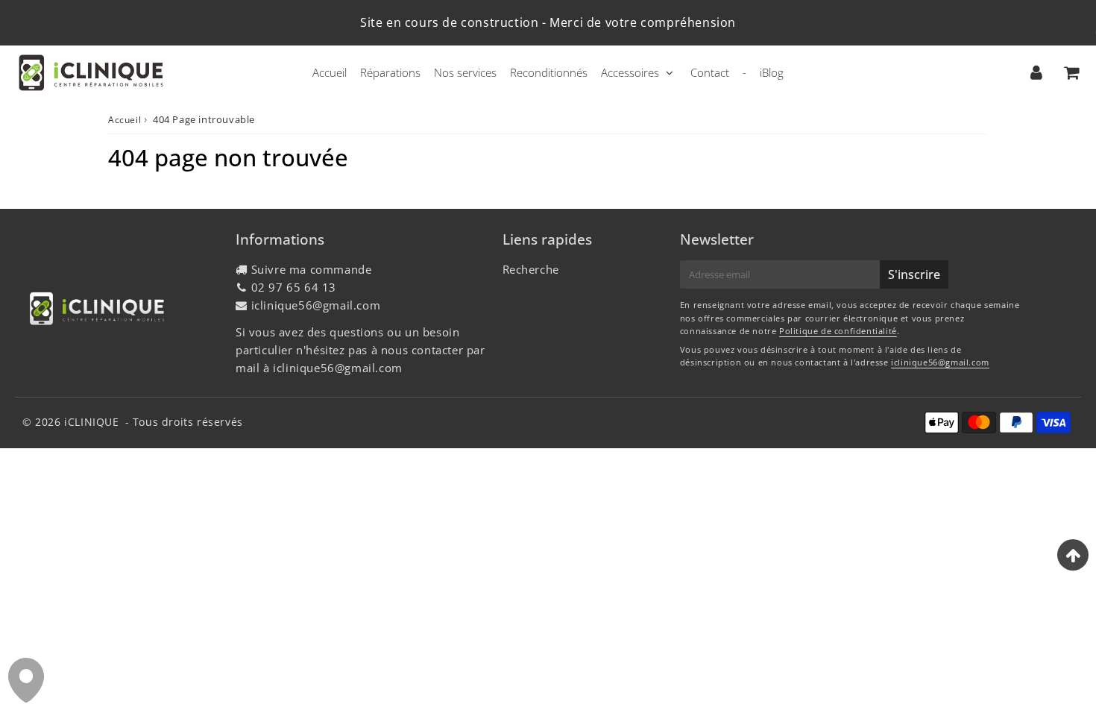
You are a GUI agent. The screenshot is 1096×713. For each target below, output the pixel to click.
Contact (709, 72)
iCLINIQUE (91, 422)
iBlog (772, 72)
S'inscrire (914, 274)
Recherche (531, 269)
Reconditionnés (549, 72)
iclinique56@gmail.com (316, 305)
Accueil (329, 72)
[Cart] (1071, 72)
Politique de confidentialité (838, 330)
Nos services (465, 72)
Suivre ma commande (311, 269)
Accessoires (630, 72)
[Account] (1036, 72)
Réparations (390, 72)
